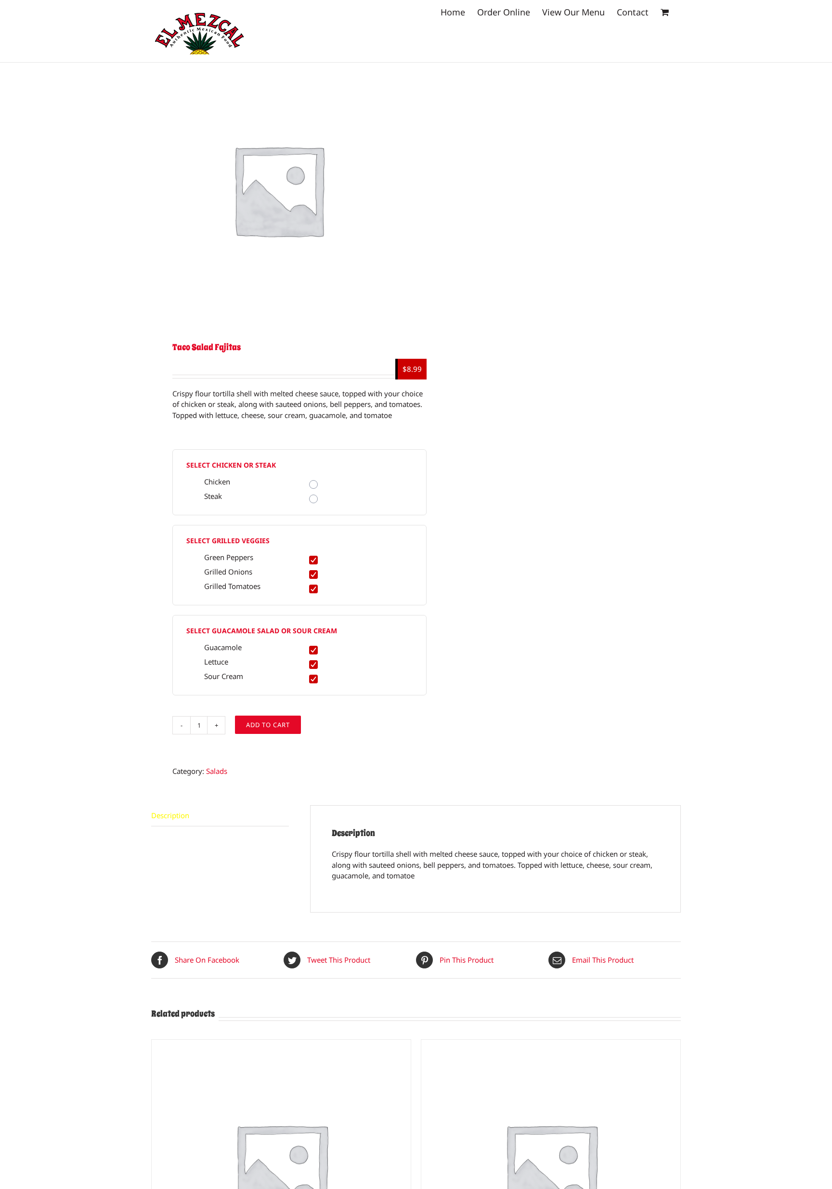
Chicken (217, 481)
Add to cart (268, 724)
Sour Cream (223, 676)
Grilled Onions (228, 571)
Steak (213, 496)
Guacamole (223, 647)
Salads (216, 771)
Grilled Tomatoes (232, 586)
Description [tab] (170, 815)
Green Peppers (228, 557)
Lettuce (216, 661)
